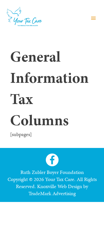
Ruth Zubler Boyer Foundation (52, 172)
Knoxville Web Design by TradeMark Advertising (58, 190)
